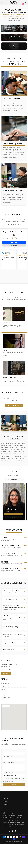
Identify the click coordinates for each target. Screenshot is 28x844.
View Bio (14, 517)
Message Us (6, 673)
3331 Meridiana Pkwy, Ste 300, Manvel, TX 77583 (14, 19)
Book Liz (13, 514)
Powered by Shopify (19, 841)
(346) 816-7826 (6, 670)
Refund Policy (5, 801)
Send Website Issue (14, 784)
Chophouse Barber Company (12, 841)
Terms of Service (6, 804)
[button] (1, 2)
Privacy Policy (5, 798)
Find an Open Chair (14, 405)
